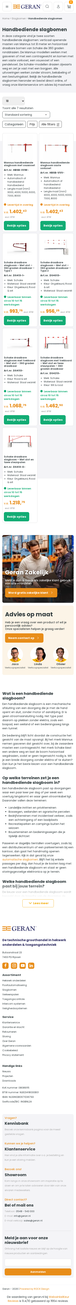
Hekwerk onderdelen (14, 980)
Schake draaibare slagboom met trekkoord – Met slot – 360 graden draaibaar (19, 362)
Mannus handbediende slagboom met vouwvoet (19, 164)
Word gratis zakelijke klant (28, 593)
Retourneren (9, 1031)
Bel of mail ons (19, 1205)
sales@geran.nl (33, 1220)
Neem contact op (21, 638)
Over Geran (9, 1041)
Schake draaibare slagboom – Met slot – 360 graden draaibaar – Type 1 (19, 266)
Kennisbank (16, 1123)
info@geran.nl (22, 1216)
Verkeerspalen (10, 994)
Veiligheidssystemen (14, 1008)
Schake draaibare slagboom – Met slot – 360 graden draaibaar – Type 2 (55, 266)
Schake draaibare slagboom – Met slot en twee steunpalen (19, 459)
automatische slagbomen (20, 859)
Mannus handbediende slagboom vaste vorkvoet (55, 165)
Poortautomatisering (14, 985)
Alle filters (48, 124)
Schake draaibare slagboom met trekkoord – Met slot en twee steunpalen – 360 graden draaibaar (56, 363)
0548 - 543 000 (25, 1211)
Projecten (7, 1076)
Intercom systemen (13, 1003)
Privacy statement (13, 1055)
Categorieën (14, 124)
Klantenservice (11, 1022)
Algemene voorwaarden (16, 1045)
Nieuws (6, 1071)
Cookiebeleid (10, 1050)
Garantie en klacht (13, 1027)
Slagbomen (19, 18)
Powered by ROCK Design (34, 1288)
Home (5, 18)
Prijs (32, 124)
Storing (6, 1036)
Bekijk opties (16, 225)
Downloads (9, 1080)
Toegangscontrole (13, 999)
